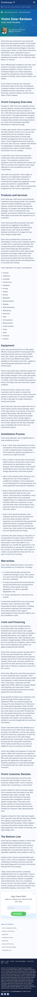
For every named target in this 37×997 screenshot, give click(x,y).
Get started (17, 914)
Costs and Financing (8, 944)
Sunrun (3, 48)
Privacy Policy (30, 961)
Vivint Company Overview (9, 928)
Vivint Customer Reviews (9, 947)
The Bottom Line (6, 950)
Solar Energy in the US (10, 12)
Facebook (5, 994)
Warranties (5, 941)
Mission (3, 961)
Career (6, 963)
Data (2, 963)
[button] (34, 2)
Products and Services (8, 931)
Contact (12, 961)
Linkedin (8, 994)
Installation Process (7, 937)
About (7, 961)
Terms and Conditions (20, 961)
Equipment (5, 934)
